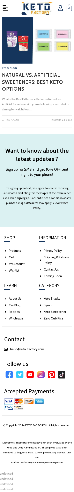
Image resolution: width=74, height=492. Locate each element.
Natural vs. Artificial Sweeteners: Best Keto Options (32, 82)
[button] (5, 8)
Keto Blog (9, 68)
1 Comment (13, 119)
